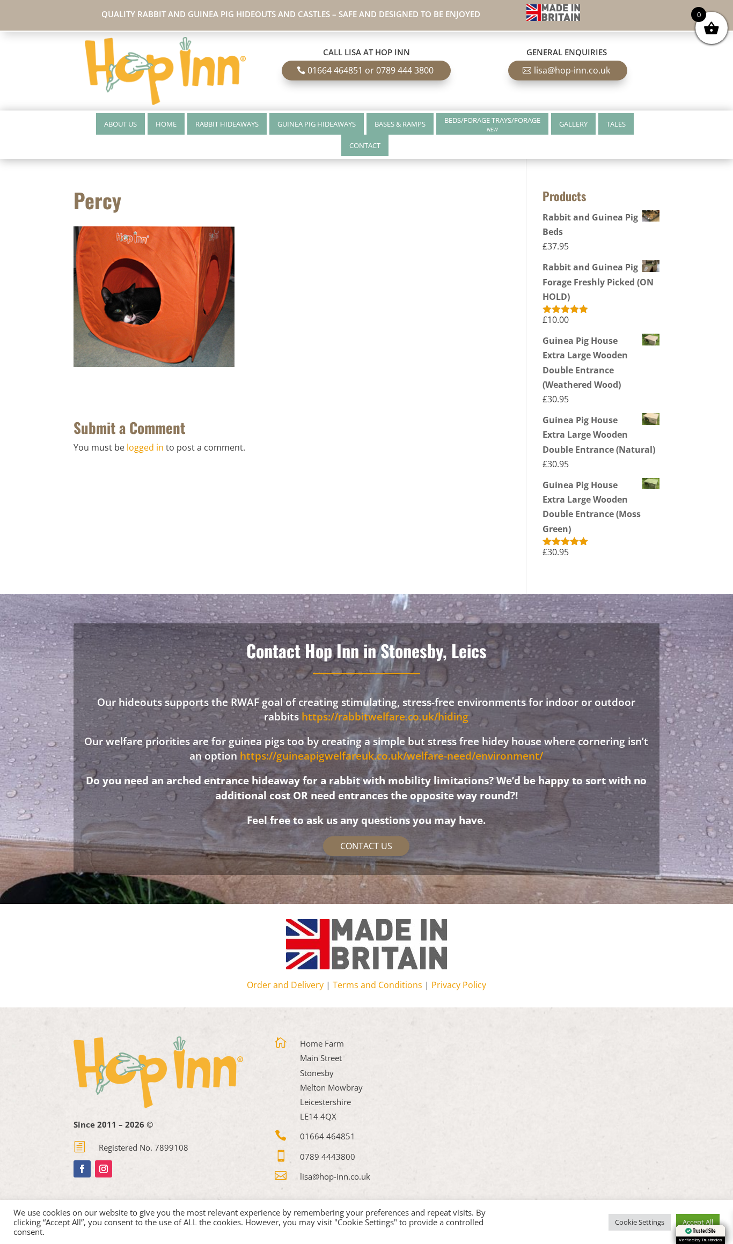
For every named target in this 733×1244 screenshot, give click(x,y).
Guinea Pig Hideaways (316, 124)
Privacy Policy (458, 985)
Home (166, 124)
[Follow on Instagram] (103, 1168)
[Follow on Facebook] (82, 1168)
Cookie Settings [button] (639, 1222)
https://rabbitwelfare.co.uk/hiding (385, 717)
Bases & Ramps (400, 124)
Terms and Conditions (377, 985)
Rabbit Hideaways (227, 124)
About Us (120, 124)
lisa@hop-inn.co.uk (572, 70)
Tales (616, 124)
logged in (145, 447)
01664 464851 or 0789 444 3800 (370, 70)
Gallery (573, 124)
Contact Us (366, 846)
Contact (364, 145)
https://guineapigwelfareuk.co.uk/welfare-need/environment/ (391, 756)
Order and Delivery (285, 985)
